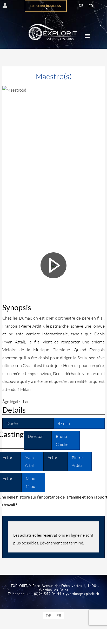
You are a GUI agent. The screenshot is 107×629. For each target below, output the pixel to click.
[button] (87, 35)
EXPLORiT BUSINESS (45, 6)
